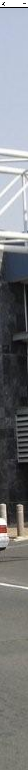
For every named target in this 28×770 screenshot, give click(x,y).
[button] (24, 4)
